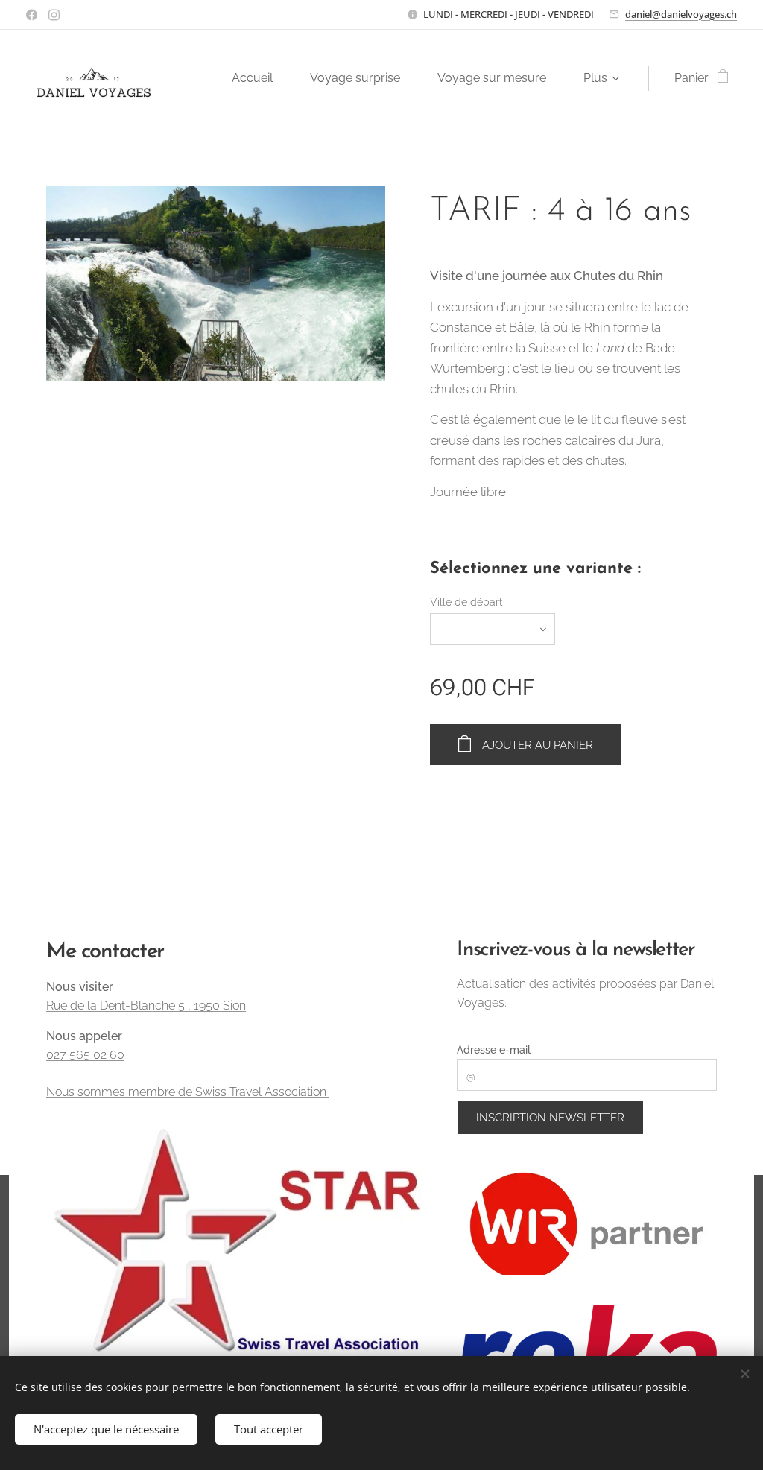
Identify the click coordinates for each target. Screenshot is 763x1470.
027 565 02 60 (85, 1055)
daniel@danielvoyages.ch (681, 14)
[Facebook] (31, 15)
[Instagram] (54, 15)
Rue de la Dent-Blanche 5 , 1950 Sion (146, 1005)
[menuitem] (259, 78)
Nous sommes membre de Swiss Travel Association (187, 1092)
